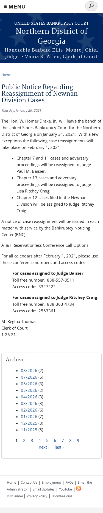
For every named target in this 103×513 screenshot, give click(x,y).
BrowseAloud (62, 496)
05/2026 (29, 390)
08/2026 (29, 370)
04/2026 (29, 396)
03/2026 (29, 403)
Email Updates (43, 489)
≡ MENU (15, 6)
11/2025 (29, 429)
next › (44, 447)
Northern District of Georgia (52, 36)
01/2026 (29, 416)
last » (59, 447)
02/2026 (29, 410)
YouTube (65, 489)
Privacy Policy (37, 496)
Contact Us (29, 482)
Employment (51, 482)
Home (6, 74)
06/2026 (29, 383)
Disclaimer (15, 496)
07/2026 (29, 377)
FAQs (69, 482)
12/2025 (29, 423)
